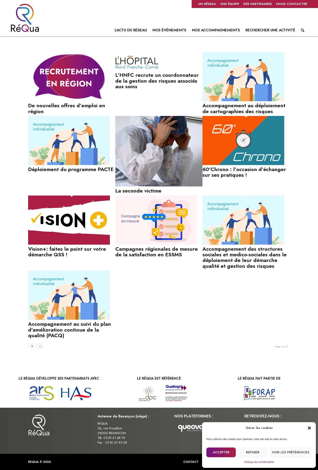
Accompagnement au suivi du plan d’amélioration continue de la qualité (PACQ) (69, 329)
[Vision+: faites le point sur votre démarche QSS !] (69, 243)
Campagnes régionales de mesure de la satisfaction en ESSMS (156, 251)
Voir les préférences (290, 452)
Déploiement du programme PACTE (71, 169)
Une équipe (229, 4)
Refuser (252, 452)
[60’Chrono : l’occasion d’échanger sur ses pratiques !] (243, 164)
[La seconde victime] (158, 185)
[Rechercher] (302, 31)
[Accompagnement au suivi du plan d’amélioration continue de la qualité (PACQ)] (69, 318)
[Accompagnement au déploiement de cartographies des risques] (243, 100)
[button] (309, 428)
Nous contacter (291, 4)
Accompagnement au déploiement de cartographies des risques (243, 108)
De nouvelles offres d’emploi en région (66, 108)
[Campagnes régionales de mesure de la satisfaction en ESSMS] (156, 243)
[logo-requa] (25, 18)
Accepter (221, 452)
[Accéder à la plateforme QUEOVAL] (192, 428)
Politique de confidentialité (259, 462)
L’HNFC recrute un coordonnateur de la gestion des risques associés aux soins (157, 80)
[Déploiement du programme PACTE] (69, 164)
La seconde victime (138, 190)
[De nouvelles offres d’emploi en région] (69, 100)
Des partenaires (257, 4)
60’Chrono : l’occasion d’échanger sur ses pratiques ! (244, 172)
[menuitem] (207, 4)
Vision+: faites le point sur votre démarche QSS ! (67, 251)
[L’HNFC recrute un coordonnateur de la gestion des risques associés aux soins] (137, 69)
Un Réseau (207, 4)
